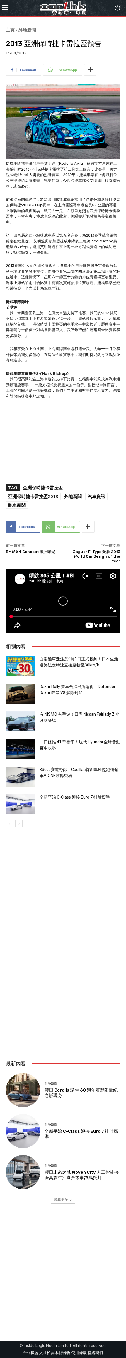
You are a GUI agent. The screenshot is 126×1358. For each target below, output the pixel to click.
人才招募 (47, 1352)
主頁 (10, 30)
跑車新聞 (17, 505)
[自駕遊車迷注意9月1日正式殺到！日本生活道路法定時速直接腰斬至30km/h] (20, 666)
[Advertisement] (63, 985)
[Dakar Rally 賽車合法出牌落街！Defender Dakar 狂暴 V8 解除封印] (20, 694)
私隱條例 (63, 1352)
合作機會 (30, 1352)
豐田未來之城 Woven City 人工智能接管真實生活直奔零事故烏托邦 (82, 1175)
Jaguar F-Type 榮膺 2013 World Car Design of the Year (96, 556)
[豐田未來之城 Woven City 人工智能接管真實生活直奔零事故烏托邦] (23, 1172)
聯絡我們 (95, 1352)
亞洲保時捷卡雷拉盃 (43, 487)
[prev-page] (9, 823)
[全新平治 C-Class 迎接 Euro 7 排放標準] (20, 804)
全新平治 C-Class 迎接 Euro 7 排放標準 (75, 797)
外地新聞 (27, 30)
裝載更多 (61, 1199)
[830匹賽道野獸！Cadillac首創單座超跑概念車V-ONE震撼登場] (20, 777)
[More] (90, 70)
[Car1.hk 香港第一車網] (63, 8)
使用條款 (79, 1352)
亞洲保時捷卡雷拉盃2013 (33, 496)
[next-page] (19, 823)
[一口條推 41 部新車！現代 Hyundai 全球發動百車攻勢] (20, 749)
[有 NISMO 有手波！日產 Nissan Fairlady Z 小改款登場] (20, 721)
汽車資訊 (96, 496)
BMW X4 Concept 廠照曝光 (30, 551)
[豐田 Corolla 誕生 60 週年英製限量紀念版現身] (23, 1090)
